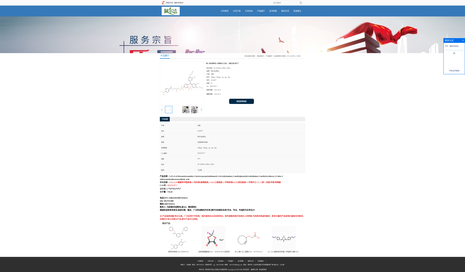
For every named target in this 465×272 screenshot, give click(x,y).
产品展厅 (261, 11)
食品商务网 (262, 269)
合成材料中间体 (280, 56)
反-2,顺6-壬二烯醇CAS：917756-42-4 (248, 252)
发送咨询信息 (241, 101)
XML (241, 269)
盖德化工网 (254, 269)
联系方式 (285, 11)
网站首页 (260, 56)
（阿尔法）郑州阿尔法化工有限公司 (209, 269)
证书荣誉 (273, 11)
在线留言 (297, 11)
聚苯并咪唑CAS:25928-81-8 (178, 252)
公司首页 (225, 11)
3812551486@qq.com (235, 265)
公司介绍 (237, 11)
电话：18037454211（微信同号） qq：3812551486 (208, 265)
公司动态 (249, 11)
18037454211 (178, 3)
